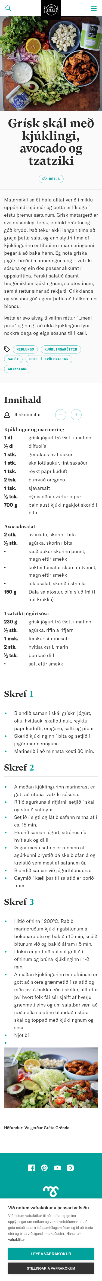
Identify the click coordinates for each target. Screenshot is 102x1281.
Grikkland (17, 369)
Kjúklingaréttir (61, 349)
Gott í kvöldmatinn (49, 359)
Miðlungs (25, 349)
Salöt (13, 359)
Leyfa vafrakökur (51, 1254)
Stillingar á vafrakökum (51, 1268)
